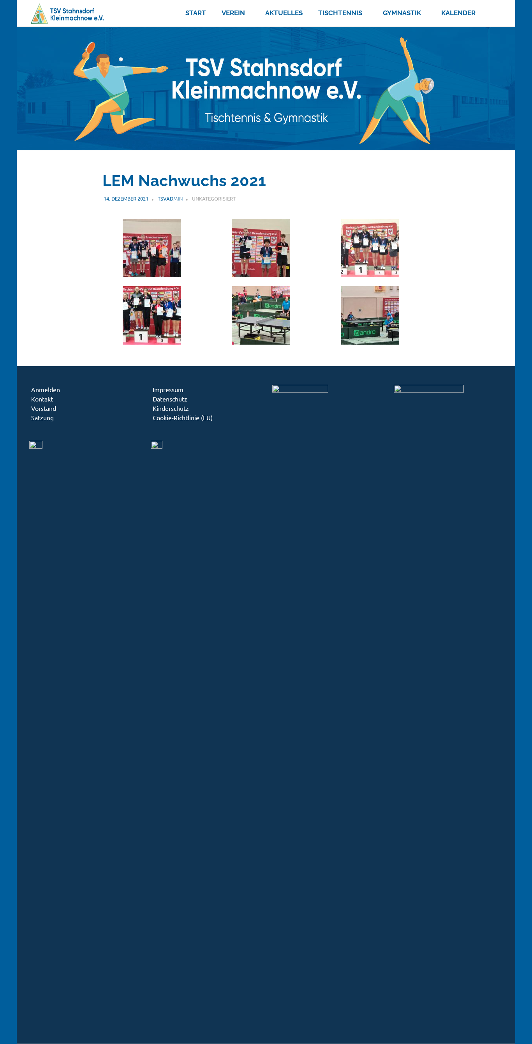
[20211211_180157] (152, 274)
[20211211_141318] (261, 342)
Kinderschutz (171, 408)
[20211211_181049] (261, 274)
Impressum (168, 389)
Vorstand (43, 408)
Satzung (42, 417)
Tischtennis (340, 13)
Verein (233, 13)
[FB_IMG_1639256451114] (370, 274)
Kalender (458, 13)
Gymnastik (402, 13)
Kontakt (42, 399)
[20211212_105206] (370, 342)
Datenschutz (170, 399)
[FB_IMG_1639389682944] (152, 342)
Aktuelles (284, 13)
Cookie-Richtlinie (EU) (183, 417)
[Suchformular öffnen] (493, 12)
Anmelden (45, 389)
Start (195, 13)
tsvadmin (170, 198)
